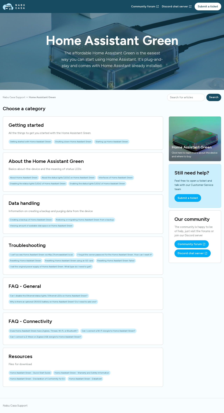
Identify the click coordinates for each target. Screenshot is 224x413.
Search (213, 97)
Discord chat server (175, 6)
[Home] (14, 6)
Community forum (143, 6)
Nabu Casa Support (14, 97)
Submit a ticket (208, 6)
